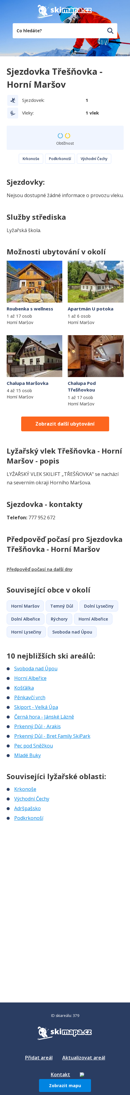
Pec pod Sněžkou (33, 745)
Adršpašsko (27, 808)
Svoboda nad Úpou (72, 632)
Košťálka (24, 687)
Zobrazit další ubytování (65, 423)
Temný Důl (61, 606)
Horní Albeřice (93, 619)
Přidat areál (39, 1057)
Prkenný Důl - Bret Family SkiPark (52, 736)
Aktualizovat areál (83, 1057)
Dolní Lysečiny (99, 606)
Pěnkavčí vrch (29, 697)
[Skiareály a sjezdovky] (82, 1074)
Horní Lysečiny (26, 632)
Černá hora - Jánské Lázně (44, 716)
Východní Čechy (94, 158)
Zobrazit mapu (65, 1085)
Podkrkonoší (60, 158)
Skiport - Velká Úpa (36, 707)
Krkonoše (31, 158)
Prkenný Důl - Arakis (37, 726)
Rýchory (59, 619)
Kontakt (60, 1074)
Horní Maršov (25, 606)
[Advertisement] (52, 861)
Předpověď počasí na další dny (40, 569)
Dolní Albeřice (25, 619)
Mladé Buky (27, 755)
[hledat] (110, 30)
